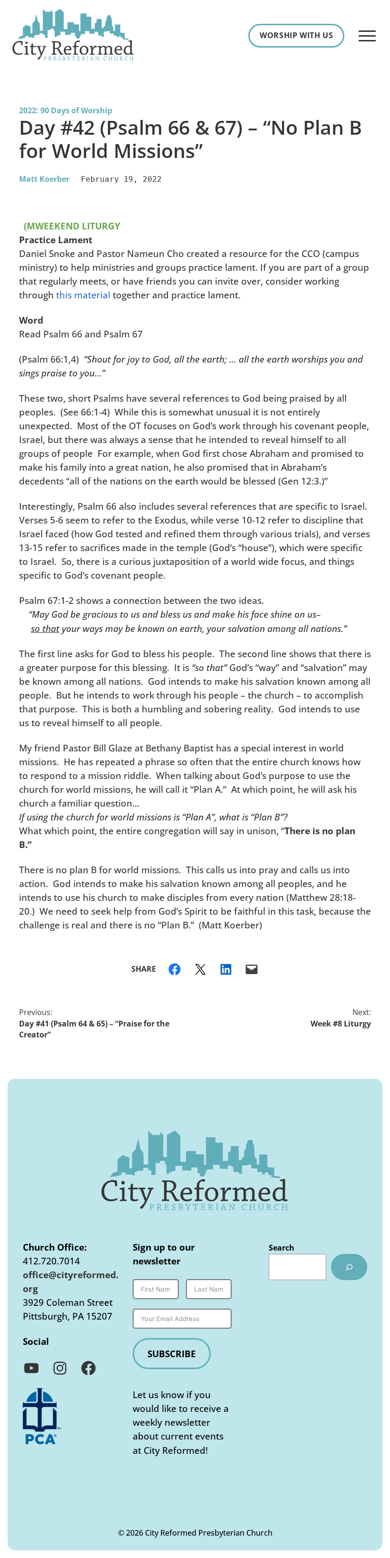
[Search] (349, 1267)
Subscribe (171, 1353)
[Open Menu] (367, 35)
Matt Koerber (44, 179)
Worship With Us (296, 35)
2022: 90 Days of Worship (65, 110)
